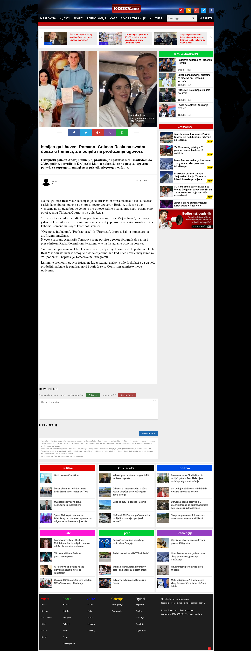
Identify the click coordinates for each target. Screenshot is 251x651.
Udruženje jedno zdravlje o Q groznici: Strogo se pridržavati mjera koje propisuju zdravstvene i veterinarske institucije (189, 505)
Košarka (66, 611)
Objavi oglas (141, 630)
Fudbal (65, 604)
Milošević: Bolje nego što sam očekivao (194, 91)
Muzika (90, 617)
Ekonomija (104, 44)
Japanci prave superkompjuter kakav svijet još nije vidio (190, 191)
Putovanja (91, 624)
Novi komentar (148, 433)
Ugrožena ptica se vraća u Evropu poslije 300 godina (188, 541)
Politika (68, 468)
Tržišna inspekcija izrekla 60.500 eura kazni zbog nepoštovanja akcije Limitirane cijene (136, 38)
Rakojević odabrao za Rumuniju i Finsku (195, 61)
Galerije (117, 599)
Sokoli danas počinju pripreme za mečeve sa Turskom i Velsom (194, 78)
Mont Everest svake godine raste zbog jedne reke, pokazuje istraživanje (192, 150)
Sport (78, 18)
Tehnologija (96, 18)
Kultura (156, 18)
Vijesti (65, 18)
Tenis (65, 630)
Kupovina (140, 604)
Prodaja (139, 611)
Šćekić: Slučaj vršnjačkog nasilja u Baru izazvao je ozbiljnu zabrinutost (80, 37)
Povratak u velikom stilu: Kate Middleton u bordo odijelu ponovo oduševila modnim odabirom (72, 543)
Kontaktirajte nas (187, 610)
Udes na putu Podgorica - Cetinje (129, 501)
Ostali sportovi (69, 643)
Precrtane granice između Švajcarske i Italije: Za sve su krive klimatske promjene (190, 163)
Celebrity (91, 630)
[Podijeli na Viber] (110, 132)
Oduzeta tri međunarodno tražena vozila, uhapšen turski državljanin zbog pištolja (130, 491)
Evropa (44, 630)
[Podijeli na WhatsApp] (122, 132)
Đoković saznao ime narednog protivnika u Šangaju (128, 541)
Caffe (91, 599)
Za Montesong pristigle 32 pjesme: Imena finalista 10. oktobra (189, 136)
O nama (164, 610)
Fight (65, 637)
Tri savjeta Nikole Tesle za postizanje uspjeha (67, 555)
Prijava (207, 18)
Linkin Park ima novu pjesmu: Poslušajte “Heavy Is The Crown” (192, 204)
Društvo (48, 44)
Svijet (43, 624)
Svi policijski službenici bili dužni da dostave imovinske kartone (189, 490)
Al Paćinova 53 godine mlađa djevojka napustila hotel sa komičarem (69, 569)
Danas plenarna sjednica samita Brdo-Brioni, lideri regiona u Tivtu (71, 490)
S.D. (54, 183)
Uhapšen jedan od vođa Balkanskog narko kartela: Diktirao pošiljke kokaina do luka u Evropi (192, 38)
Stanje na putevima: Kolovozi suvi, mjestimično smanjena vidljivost (188, 517)
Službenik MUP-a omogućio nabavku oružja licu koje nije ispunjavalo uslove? (131, 518)
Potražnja (140, 624)
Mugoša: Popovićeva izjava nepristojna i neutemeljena (67, 503)
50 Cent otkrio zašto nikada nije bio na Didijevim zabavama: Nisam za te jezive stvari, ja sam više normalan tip (193, 178)
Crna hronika (160, 44)
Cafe (113, 18)
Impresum (174, 610)
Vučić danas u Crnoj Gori (66, 475)
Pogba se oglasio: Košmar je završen (193, 106)
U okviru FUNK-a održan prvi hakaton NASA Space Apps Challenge (73, 581)
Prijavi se (93, 395)
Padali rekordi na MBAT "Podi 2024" (131, 553)
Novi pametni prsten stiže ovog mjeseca (187, 568)
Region (44, 637)
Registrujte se (127, 395)
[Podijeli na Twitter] (86, 132)
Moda (89, 611)
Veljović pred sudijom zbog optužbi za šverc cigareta (131, 477)
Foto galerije (117, 611)
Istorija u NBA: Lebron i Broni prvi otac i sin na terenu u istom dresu (130, 568)
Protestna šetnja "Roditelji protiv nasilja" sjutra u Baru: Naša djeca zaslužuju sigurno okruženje (187, 478)
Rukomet (66, 624)
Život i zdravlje (133, 18)
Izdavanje (140, 617)
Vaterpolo (67, 617)
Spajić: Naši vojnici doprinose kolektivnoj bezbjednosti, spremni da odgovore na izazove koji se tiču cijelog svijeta (73, 518)
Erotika (90, 604)
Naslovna (48, 18)
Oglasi (140, 599)
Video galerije (117, 604)
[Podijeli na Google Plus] (98, 132)
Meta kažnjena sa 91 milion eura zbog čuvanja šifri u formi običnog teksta (188, 583)
